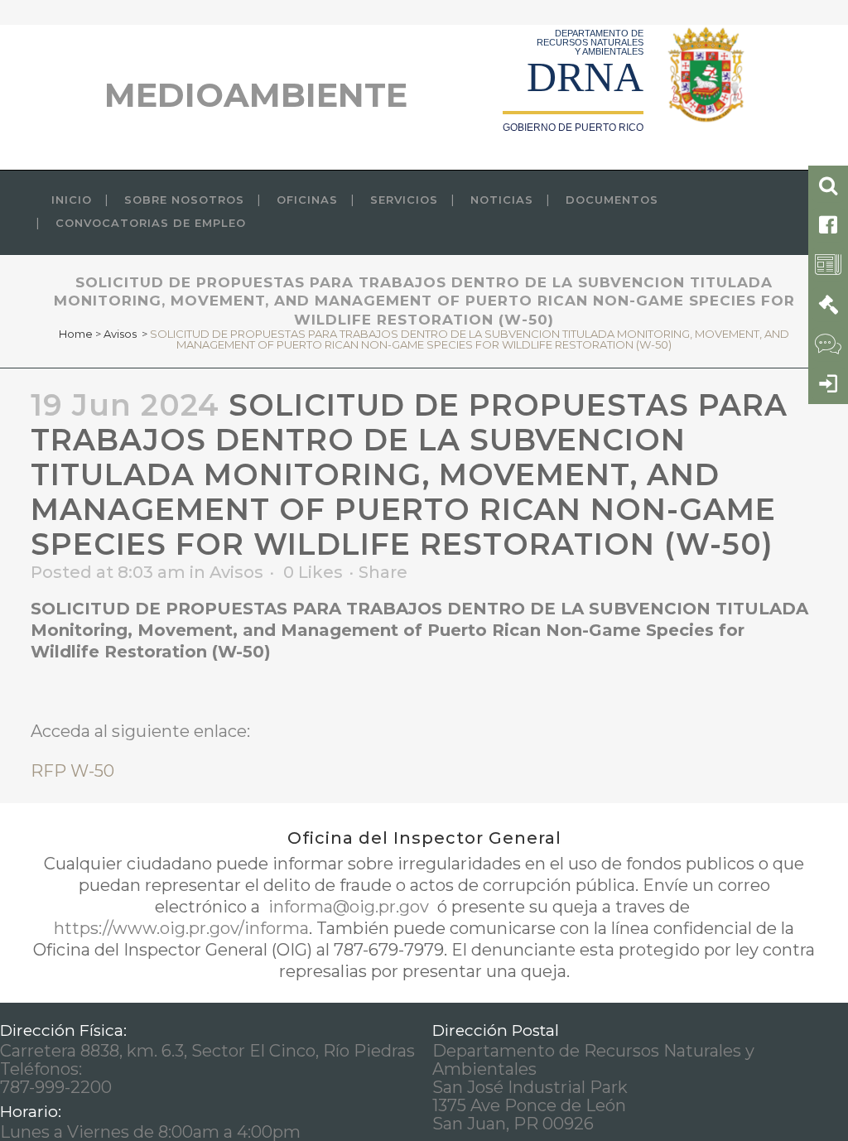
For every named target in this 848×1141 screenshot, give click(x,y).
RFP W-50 (72, 771)
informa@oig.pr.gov (348, 907)
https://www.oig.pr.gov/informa (181, 928)
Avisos (120, 333)
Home (76, 333)
